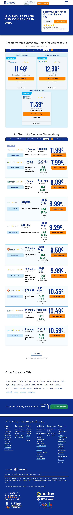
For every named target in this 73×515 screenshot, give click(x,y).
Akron (8, 381)
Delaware (56, 381)
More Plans (36, 353)
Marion (16, 388)
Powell (51, 388)
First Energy (39, 454)
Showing (12, 50)
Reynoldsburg (58, 388)
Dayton (49, 381)
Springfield (9, 392)
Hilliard (34, 385)
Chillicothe (20, 381)
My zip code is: (29, 1)
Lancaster (40, 385)
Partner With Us (62, 431)
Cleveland (35, 381)
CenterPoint (39, 437)
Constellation (19, 429)
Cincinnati (28, 381)
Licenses (60, 462)
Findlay (13, 385)
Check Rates (42, 3)
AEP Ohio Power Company (41, 434)
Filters (59, 50)
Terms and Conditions (61, 447)
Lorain (51, 385)
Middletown (37, 388)
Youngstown (31, 392)
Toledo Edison (40, 458)
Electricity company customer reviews (55, 29)
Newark (45, 388)
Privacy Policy (62, 441)
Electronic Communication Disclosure (62, 437)
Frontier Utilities (19, 435)
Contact (60, 429)
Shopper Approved (39, 487)
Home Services (8, 450)
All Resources (51, 435)
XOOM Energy (19, 437)
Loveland (57, 385)
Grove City (20, 385)
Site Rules (60, 444)
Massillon (29, 388)
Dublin (62, 381)
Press (59, 433)
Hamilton (27, 385)
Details (22, 88)
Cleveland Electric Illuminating (41, 440)
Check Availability (58, 407)
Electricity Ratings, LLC (24, 480)
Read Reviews (51, 433)
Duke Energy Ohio (41, 452)
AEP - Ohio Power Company (19, 50)
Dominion (39, 450)
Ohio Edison (39, 456)
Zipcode (43, 404)
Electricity (31, 50)
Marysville (22, 388)
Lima (46, 385)
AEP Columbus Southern (40, 430)
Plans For (39, 50)
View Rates (60, 22)
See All (28, 440)
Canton (13, 381)
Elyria (7, 385)
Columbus (42, 381)
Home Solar (7, 447)
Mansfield (9, 388)
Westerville (23, 392)
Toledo (16, 392)
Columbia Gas (40, 443)
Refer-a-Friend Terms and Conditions (62, 452)
